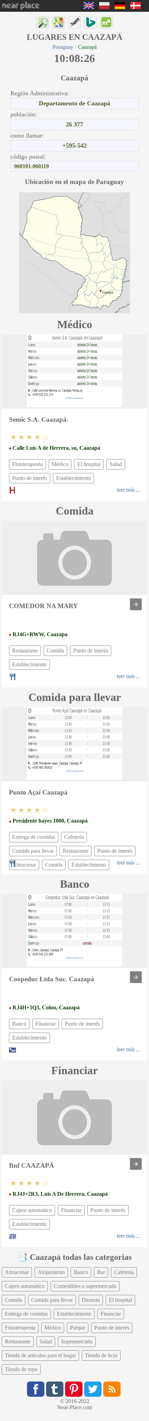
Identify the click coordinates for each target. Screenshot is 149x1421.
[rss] (112, 1389)
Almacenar (17, 1272)
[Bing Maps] (90, 22)
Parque (77, 1328)
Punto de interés (29, 478)
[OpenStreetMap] (42, 22)
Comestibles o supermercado (85, 1286)
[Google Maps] (58, 22)
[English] (89, 7)
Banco (19, 1024)
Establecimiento (73, 478)
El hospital (88, 464)
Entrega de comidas (33, 837)
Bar (101, 1272)
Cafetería (74, 837)
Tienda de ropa (21, 1369)
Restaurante (25, 651)
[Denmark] (135, 7)
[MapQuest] (106, 22)
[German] (120, 7)
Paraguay (63, 47)
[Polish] (104, 7)
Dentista (91, 1300)
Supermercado (77, 1341)
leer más (126, 490)
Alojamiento (51, 1272)
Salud (115, 464)
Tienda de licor (101, 1355)
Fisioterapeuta (27, 464)
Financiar (45, 1024)
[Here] (74, 22)
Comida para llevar (33, 851)
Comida (55, 651)
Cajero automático (32, 1210)
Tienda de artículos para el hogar (40, 1355)
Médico (60, 464)
